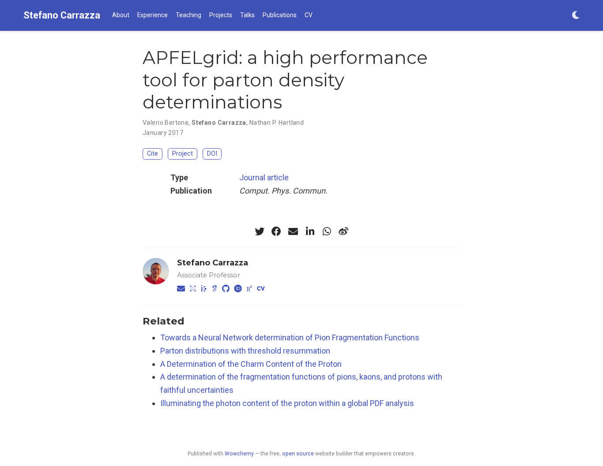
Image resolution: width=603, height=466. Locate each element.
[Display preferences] (576, 16)
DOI (212, 153)
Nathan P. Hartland (276, 122)
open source (298, 454)
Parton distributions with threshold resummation (245, 350)
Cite (152, 153)
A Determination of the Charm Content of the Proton (251, 364)
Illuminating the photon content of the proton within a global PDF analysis (287, 403)
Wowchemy (239, 454)
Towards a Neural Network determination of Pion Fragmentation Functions (289, 337)
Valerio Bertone (165, 122)
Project (182, 153)
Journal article (264, 177)
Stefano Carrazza (61, 15)
